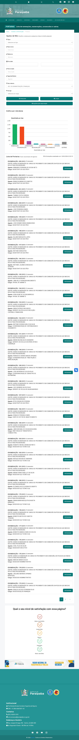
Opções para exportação (40, 103)
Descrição (10, 68)
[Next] (70, 599)
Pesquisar (23, 98)
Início (7, 31)
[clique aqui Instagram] (46, 732)
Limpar (57, 98)
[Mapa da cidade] (39, 676)
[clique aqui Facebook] (37, 732)
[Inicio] (6, 20)
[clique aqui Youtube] (42, 732)
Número (10, 54)
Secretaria (10, 83)
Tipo (8, 39)
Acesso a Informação (17, 31)
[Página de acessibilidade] (41, 2)
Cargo (9, 90)
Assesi (33, 737)
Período (10, 61)
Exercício (10, 47)
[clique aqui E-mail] (32, 732)
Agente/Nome (11, 76)
